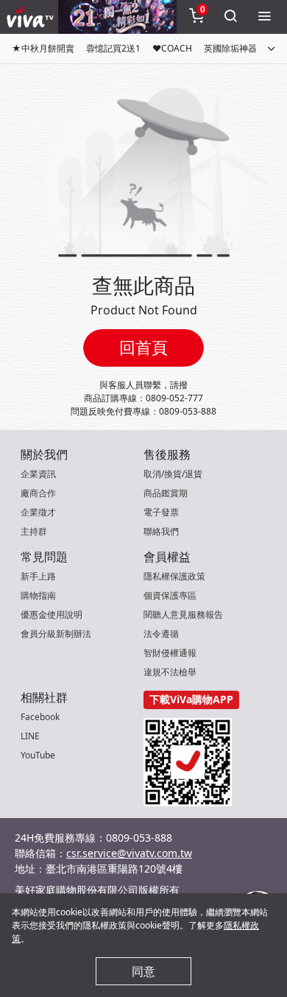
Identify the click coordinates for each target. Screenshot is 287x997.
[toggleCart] (196, 17)
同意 (143, 971)
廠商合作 (38, 493)
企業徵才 (38, 512)
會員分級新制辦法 (56, 633)
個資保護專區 (170, 595)
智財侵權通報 (170, 653)
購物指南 (38, 595)
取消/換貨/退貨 (173, 474)
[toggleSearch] (230, 17)
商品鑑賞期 (166, 493)
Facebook (40, 717)
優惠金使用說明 (51, 614)
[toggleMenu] (264, 17)
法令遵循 (161, 633)
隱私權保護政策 (174, 576)
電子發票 (161, 512)
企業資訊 (38, 474)
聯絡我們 (161, 531)
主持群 (34, 531)
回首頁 (143, 347)
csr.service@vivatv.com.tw (129, 853)
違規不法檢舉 (170, 672)
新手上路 (38, 576)
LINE (30, 736)
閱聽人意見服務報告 (183, 614)
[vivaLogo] (32, 17)
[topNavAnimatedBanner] (117, 17)
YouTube (38, 755)
